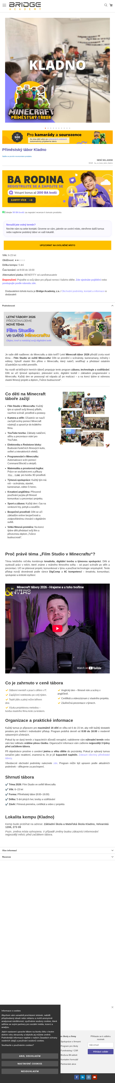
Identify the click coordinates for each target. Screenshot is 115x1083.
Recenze (6, 857)
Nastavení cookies (30, 1063)
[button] (45, 128)
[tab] (57, 305)
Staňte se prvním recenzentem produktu (17, 156)
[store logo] (25, 6)
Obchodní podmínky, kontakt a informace (83, 291)
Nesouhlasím (30, 1071)
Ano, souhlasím (30, 1056)
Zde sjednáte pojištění (88, 280)
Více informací (9, 850)
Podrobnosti (8, 305)
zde (55, 763)
